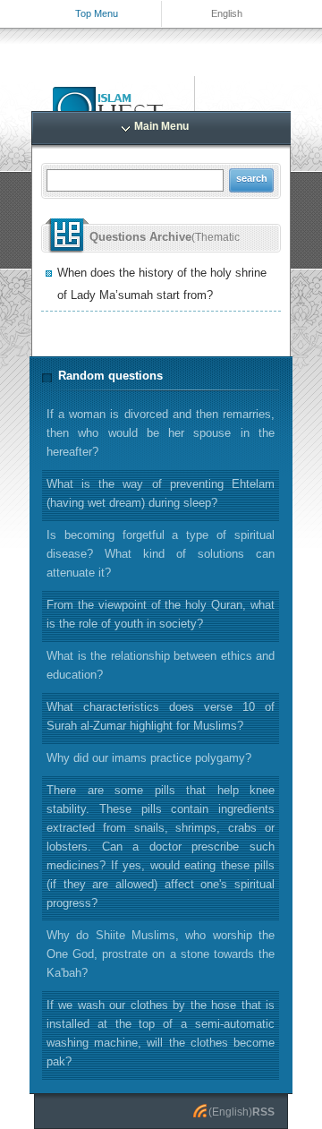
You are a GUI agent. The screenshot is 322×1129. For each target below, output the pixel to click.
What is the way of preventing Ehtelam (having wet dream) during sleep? (161, 493)
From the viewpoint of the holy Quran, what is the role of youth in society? (161, 614)
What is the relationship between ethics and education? (161, 665)
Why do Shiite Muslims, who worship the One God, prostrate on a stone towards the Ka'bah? (161, 953)
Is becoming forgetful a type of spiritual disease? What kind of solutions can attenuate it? (161, 553)
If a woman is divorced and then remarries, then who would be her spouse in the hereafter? (161, 432)
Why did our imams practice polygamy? (149, 758)
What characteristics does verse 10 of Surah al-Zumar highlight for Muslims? (161, 716)
